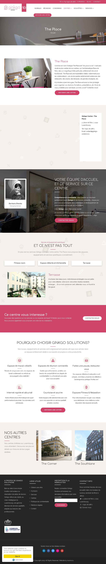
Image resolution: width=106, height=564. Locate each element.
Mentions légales (36, 505)
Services (89, 8)
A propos (80, 1)
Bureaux (38, 8)
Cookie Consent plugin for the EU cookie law (17, 560)
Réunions (47, 8)
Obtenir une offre (42, 15)
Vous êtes (78, 8)
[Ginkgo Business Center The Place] (27, 59)
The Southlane (81, 463)
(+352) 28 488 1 (71, 2)
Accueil (53, 33)
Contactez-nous (66, 220)
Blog (89, 1)
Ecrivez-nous (86, 507)
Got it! (17, 556)
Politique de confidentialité (40, 501)
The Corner (45, 463)
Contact (96, 1)
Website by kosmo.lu (66, 560)
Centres (67, 8)
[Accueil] (15, 8)
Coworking (57, 8)
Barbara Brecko (15, 204)
